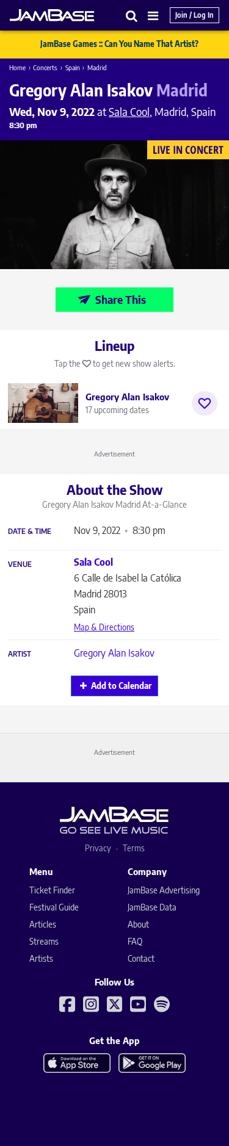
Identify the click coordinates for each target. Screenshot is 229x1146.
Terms (134, 848)
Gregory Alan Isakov (114, 653)
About (138, 924)
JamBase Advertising (164, 890)
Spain (72, 67)
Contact (141, 958)
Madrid (97, 67)
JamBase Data (152, 907)
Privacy (98, 848)
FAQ (135, 941)
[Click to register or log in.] (204, 403)
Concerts (45, 67)
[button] (132, 15)
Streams (44, 941)
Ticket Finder (52, 890)
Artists (41, 958)
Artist (19, 654)
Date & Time (29, 531)
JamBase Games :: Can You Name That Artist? (119, 44)
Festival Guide (54, 907)
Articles (42, 924)
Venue (20, 564)
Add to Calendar (121, 685)
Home (17, 67)
